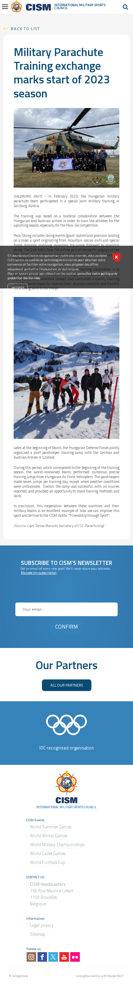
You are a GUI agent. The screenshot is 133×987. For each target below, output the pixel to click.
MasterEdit (114, 976)
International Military (74, 5)
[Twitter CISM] (53, 957)
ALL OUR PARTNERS (66, 685)
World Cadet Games (47, 853)
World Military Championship (56, 844)
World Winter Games (48, 836)
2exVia (95, 976)
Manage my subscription (39, 572)
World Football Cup (47, 862)
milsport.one (20, 976)
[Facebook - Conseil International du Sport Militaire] (42, 957)
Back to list (25, 28)
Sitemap (37, 934)
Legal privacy (42, 925)
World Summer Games (50, 827)
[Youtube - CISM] (64, 957)
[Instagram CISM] (31, 957)
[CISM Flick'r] (75, 957)
